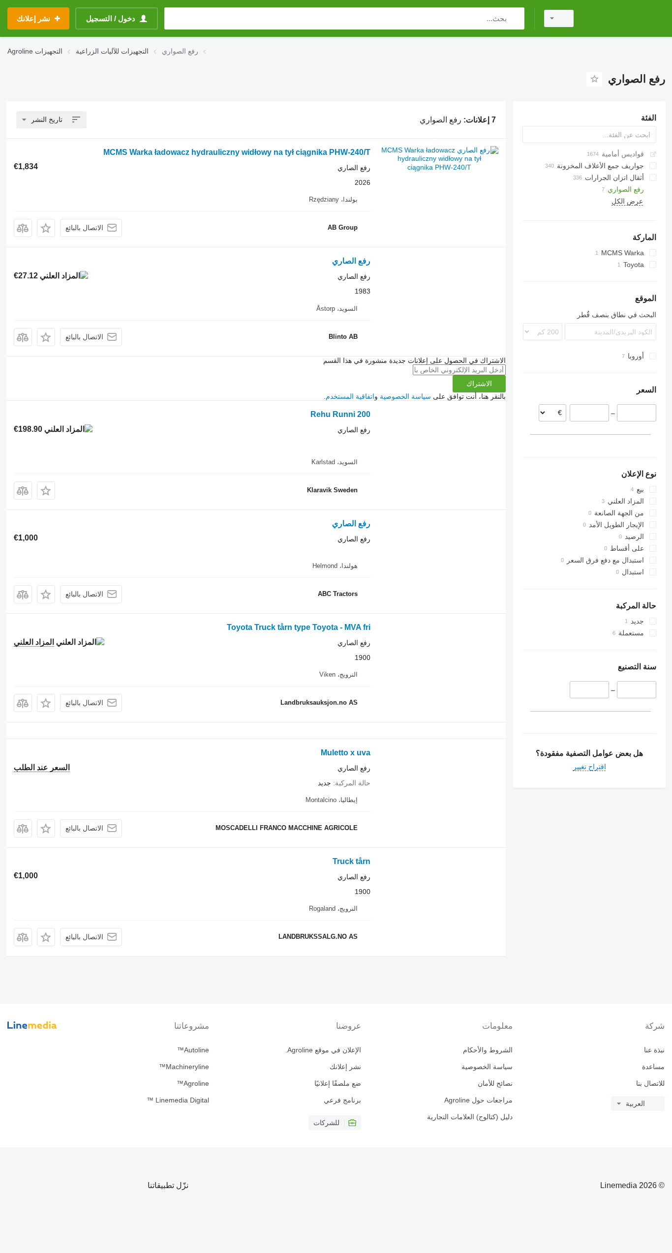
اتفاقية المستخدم (350, 396)
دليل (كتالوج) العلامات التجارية (470, 1117)
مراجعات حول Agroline (478, 1100)
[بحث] (515, 18)
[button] (46, 228)
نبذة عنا (654, 1050)
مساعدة (653, 1067)
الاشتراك (479, 384)
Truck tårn (351, 861)
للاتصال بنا (650, 1083)
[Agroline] (625, 18)
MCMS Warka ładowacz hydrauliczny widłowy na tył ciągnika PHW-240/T (236, 152)
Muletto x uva (345, 752)
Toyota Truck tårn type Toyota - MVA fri (298, 627)
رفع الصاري (351, 261)
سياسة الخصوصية (405, 396)
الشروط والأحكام (488, 1050)
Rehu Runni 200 (340, 414)
